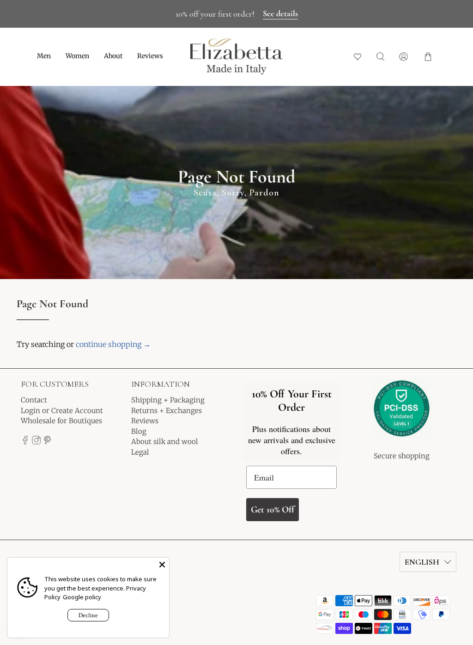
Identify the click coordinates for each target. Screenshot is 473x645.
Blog (138, 431)
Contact (34, 400)
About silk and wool (164, 441)
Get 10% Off (272, 509)
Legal (140, 452)
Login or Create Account (62, 410)
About (113, 56)
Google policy (82, 597)
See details (280, 13)
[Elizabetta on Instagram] (36, 442)
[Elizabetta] (401, 414)
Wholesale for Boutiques (61, 420)
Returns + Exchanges (166, 410)
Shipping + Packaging (168, 400)
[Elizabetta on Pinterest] (47, 442)
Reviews (150, 56)
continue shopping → (113, 344)
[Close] (162, 564)
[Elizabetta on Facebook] (25, 442)
